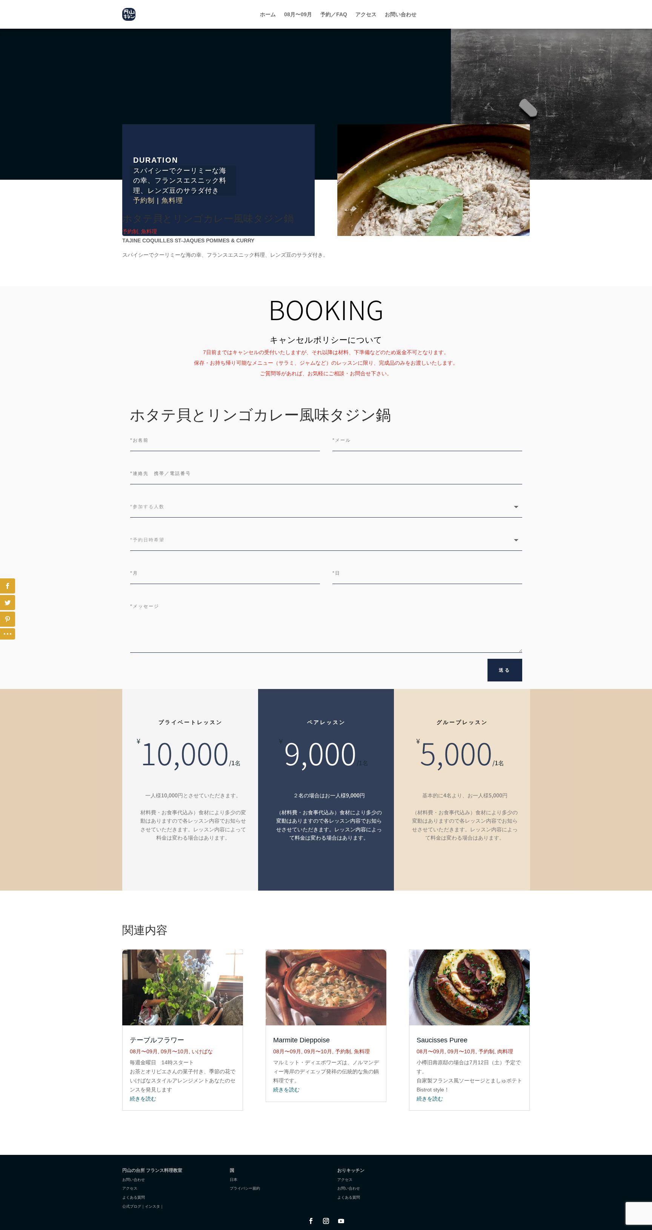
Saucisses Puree (442, 1040)
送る (505, 670)
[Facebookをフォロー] (311, 1221)
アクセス (366, 14)
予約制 (144, 200)
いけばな (202, 1051)
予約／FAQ (333, 14)
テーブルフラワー (157, 1040)
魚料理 (172, 200)
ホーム (268, 14)
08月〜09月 (298, 14)
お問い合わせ (401, 14)
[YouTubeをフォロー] (341, 1221)
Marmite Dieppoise (301, 1040)
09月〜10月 (175, 1051)
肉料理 (505, 1051)
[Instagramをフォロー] (326, 1221)
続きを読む (143, 1099)
